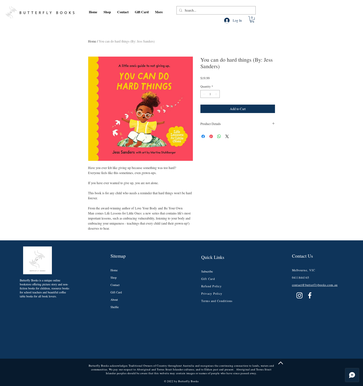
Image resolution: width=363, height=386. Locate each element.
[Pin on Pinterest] (211, 136)
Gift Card (116, 292)
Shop (113, 278)
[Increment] (216, 94)
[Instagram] (299, 295)
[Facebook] (310, 295)
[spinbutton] (210, 94)
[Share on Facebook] (203, 136)
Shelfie (114, 307)
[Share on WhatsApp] (219, 136)
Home (92, 41)
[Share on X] (227, 136)
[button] (107, 12)
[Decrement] (203, 94)
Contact (115, 285)
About (114, 300)
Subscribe (207, 271)
